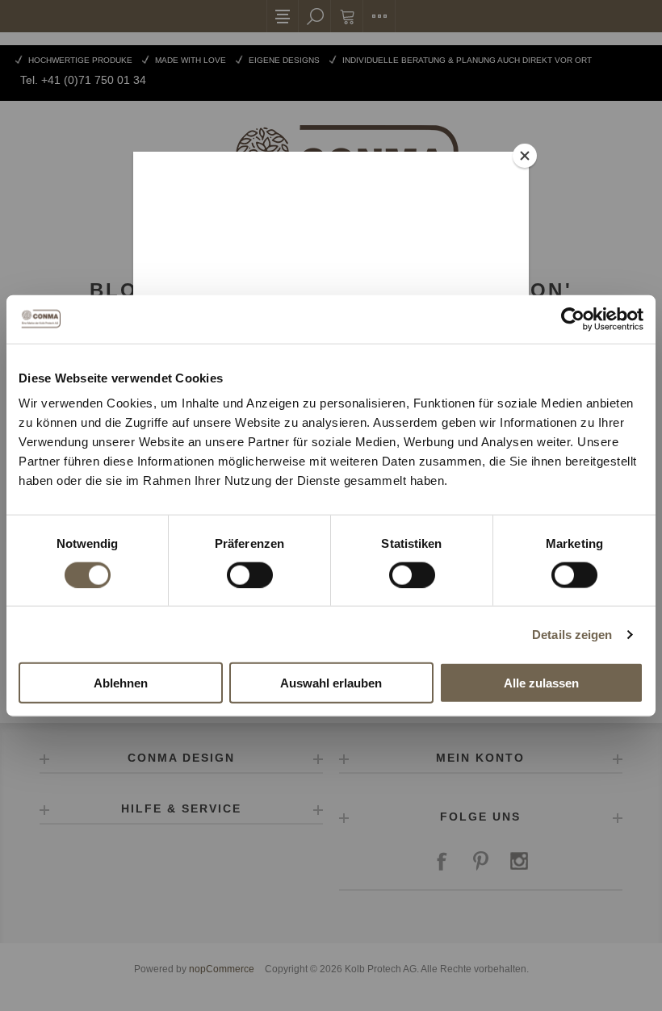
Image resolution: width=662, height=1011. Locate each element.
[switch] (250, 574)
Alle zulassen (541, 683)
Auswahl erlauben (331, 683)
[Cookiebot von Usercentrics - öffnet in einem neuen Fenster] (572, 319)
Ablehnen (121, 683)
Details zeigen (572, 634)
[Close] (525, 156)
